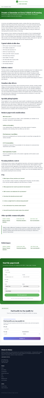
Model (6, 288)
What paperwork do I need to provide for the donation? (17, 186)
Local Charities (4, 380)
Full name (7, 270)
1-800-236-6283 (23, 4)
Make (23, 284)
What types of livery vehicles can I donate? (14, 178)
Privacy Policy (4, 386)
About (2, 376)
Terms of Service (4, 387)
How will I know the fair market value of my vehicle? (16, 210)
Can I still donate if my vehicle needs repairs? (15, 205)
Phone (23, 274)
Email (6, 274)
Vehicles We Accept (5, 373)
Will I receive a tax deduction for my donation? (15, 191)
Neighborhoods (4, 378)
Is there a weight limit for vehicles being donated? (16, 200)
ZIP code (6, 279)
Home (2, 6)
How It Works (3, 369)
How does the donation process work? (13, 196)
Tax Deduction (4, 371)
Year (6, 284)
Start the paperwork (22, 295)
